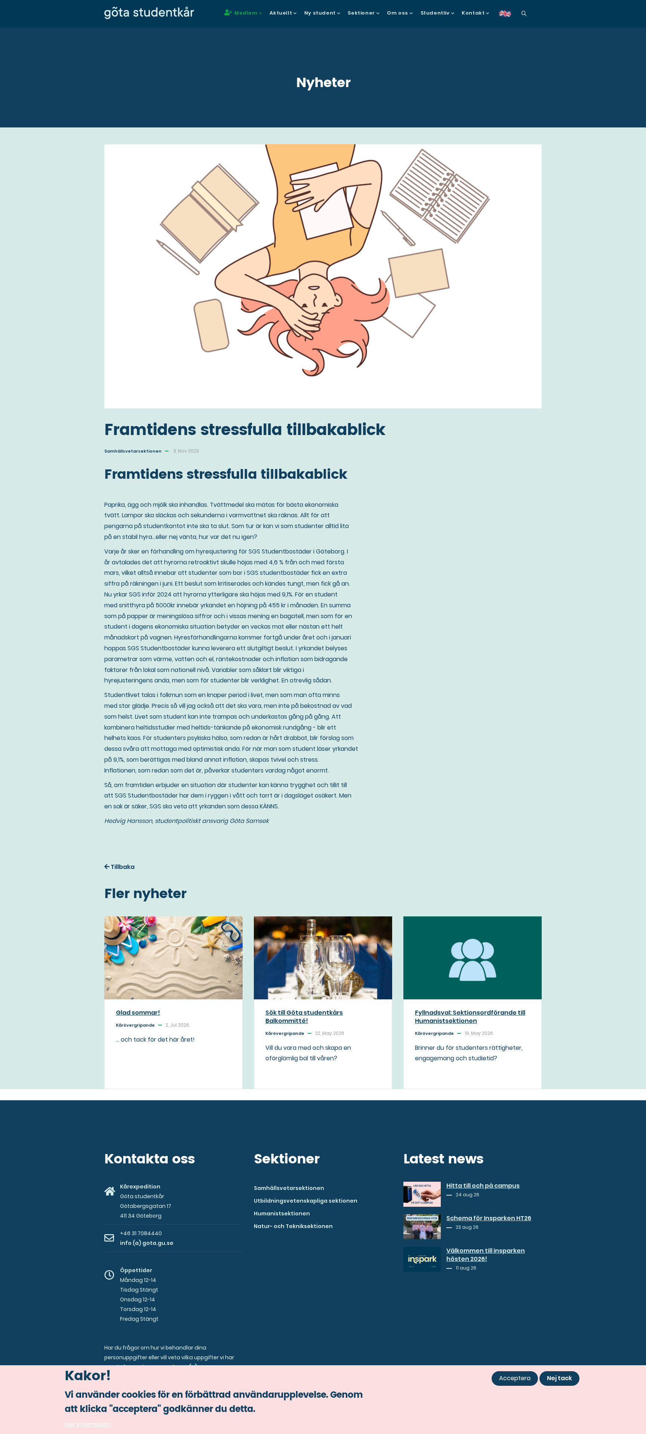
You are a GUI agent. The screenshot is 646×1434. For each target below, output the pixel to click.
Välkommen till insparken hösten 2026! (485, 1255)
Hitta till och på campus (483, 1186)
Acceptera (514, 1378)
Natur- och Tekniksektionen (293, 1226)
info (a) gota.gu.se (146, 1243)
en (509, 16)
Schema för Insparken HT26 (488, 1218)
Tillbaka (122, 867)
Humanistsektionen (282, 1213)
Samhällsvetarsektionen (289, 1188)
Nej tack (559, 1378)
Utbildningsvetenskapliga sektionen (305, 1201)
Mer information (88, 1424)
